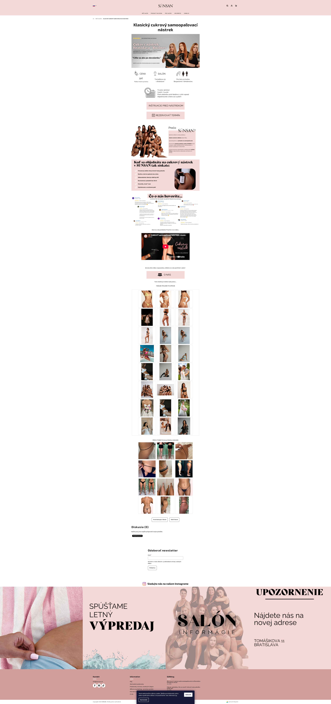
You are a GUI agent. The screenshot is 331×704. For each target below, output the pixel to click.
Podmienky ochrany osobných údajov (142, 687)
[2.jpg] (165, 299)
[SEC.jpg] (184, 299)
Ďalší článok (174, 520)
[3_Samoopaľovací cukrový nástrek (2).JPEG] (165, 451)
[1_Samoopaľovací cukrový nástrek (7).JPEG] (165, 469)
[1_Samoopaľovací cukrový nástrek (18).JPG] (184, 505)
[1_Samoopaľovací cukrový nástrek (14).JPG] (147, 505)
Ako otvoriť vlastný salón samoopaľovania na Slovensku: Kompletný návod (184, 682)
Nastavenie (143, 700)
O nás (131, 694)
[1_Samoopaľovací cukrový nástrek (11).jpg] (184, 408)
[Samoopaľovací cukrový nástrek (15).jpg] (165, 505)
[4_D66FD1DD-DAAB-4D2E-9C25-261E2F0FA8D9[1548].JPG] (147, 353)
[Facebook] (95, 686)
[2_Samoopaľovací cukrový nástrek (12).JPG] (165, 487)
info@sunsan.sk (98, 682)
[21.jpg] (165, 317)
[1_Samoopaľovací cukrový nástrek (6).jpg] (147, 469)
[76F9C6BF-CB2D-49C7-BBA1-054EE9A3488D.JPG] (165, 335)
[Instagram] (99, 686)
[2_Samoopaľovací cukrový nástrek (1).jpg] (147, 451)
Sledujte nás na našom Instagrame (167, 583)
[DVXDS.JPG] (147, 372)
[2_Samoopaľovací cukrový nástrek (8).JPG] (165, 408)
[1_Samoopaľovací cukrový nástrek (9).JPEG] (147, 487)
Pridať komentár (137, 536)
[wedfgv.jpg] (184, 426)
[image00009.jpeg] (147, 390)
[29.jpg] (147, 335)
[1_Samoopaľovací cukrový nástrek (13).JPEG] (184, 487)
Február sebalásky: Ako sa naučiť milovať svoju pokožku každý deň (183, 687)
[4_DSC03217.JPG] (184, 353)
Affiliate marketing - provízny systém (142, 689)
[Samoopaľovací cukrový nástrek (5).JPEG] (184, 451)
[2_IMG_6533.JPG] (184, 390)
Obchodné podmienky (137, 684)
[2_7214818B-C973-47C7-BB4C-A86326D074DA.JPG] (184, 335)
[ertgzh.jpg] (165, 372)
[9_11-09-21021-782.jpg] (147, 317)
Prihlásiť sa (152, 568)
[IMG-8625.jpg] (147, 408)
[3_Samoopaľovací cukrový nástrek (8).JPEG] (184, 469)
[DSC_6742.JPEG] (165, 353)
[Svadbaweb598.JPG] (165, 426)
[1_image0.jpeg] (184, 372)
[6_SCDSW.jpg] (147, 426)
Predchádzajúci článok (159, 520)
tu (176, 695)
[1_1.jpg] (147, 299)
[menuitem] (145, 13)
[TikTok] (103, 686)
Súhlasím (188, 695)
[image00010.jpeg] (165, 387)
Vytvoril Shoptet (233, 702)
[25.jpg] (184, 317)
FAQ (131, 682)
